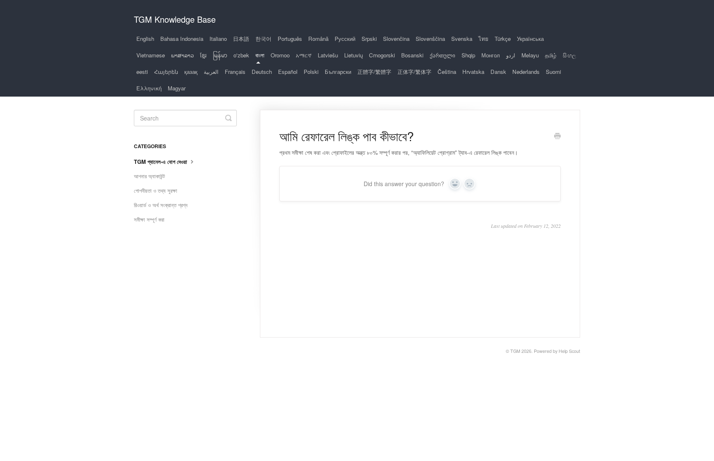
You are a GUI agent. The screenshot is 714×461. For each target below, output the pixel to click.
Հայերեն (166, 72)
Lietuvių (353, 55)
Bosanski (412, 55)
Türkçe (503, 39)
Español (288, 72)
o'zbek (241, 55)
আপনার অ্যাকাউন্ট (149, 176)
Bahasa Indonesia (181, 39)
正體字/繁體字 (374, 72)
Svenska (461, 39)
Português (290, 39)
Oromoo (280, 55)
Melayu (530, 55)
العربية (211, 72)
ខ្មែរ (203, 55)
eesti (142, 72)
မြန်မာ (220, 55)
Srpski (369, 39)
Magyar (177, 88)
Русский (345, 39)
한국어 (263, 39)
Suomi (553, 72)
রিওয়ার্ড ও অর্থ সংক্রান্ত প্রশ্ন (161, 205)
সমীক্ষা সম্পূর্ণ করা (149, 219)
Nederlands (526, 72)
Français (235, 72)
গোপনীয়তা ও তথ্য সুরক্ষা (155, 190)
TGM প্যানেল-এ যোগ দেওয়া (161, 161)
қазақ (191, 72)
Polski (311, 72)
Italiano (218, 39)
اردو (510, 55)
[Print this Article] (557, 136)
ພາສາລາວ (182, 55)
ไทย (483, 39)
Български (338, 72)
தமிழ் (551, 55)
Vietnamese (150, 55)
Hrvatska (473, 72)
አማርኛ (304, 55)
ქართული (442, 55)
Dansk (498, 72)
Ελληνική (149, 88)
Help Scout (569, 351)
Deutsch (262, 72)
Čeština (447, 72)
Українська (530, 39)
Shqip (468, 55)
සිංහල (569, 55)
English (145, 39)
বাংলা (259, 55)
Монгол (490, 55)
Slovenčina (396, 39)
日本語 (241, 39)
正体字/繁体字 (414, 72)
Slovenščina (430, 39)
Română (318, 39)
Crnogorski (382, 55)
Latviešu (328, 55)
